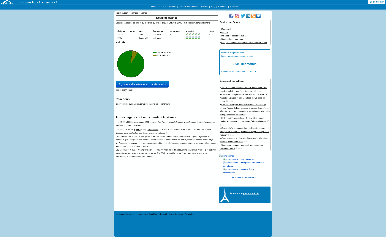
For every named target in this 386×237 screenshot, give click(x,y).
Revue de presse (176, 214)
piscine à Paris (251, 193)
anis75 (138, 23)
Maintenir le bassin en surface (234, 36)
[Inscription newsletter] (258, 17)
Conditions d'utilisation (125, 214)
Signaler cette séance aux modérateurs (142, 84)
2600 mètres (150, 122)
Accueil (153, 6)
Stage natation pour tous (232, 39)
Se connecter (377, 2)
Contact (163, 214)
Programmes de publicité (147, 214)
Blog (213, 6)
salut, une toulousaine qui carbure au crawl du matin (244, 42)
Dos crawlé (226, 29)
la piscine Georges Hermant (197, 23)
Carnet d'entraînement (188, 6)
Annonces (222, 6)
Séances (134, 13)
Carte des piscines (168, 6)
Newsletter (189, 214)
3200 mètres (153, 130)
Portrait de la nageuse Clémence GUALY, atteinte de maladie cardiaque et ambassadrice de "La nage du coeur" (243, 97)
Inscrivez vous (122, 104)
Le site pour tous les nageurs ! (36, 2)
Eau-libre (234, 6)
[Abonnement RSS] (253, 17)
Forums (204, 6)
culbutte (224, 32)
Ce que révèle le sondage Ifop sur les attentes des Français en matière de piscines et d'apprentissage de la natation (244, 131)
